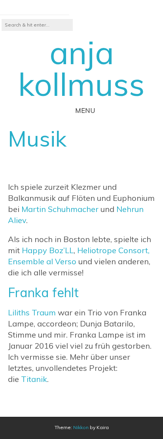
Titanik (34, 379)
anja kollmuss (81, 68)
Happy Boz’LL (48, 250)
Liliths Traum (32, 312)
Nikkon (81, 427)
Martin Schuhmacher (60, 209)
